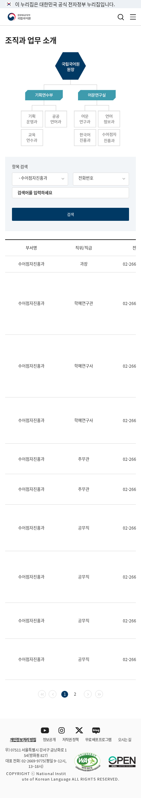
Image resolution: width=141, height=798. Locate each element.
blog (96, 730)
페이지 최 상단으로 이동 (127, 710)
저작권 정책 (70, 739)
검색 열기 (121, 17)
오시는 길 (124, 739)
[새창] (84, 758)
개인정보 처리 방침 (23, 739)
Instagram (62, 730)
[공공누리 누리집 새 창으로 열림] (119, 758)
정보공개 (49, 739)
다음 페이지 (91, 693)
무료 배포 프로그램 (98, 739)
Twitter (79, 730)
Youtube (45, 730)
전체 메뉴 (133, 17)
